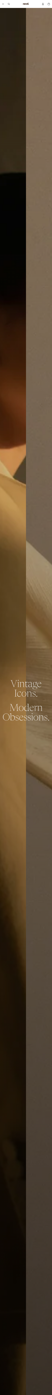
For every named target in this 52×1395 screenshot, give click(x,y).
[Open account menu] (43, 4)
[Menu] (3, 4)
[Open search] (9, 4)
